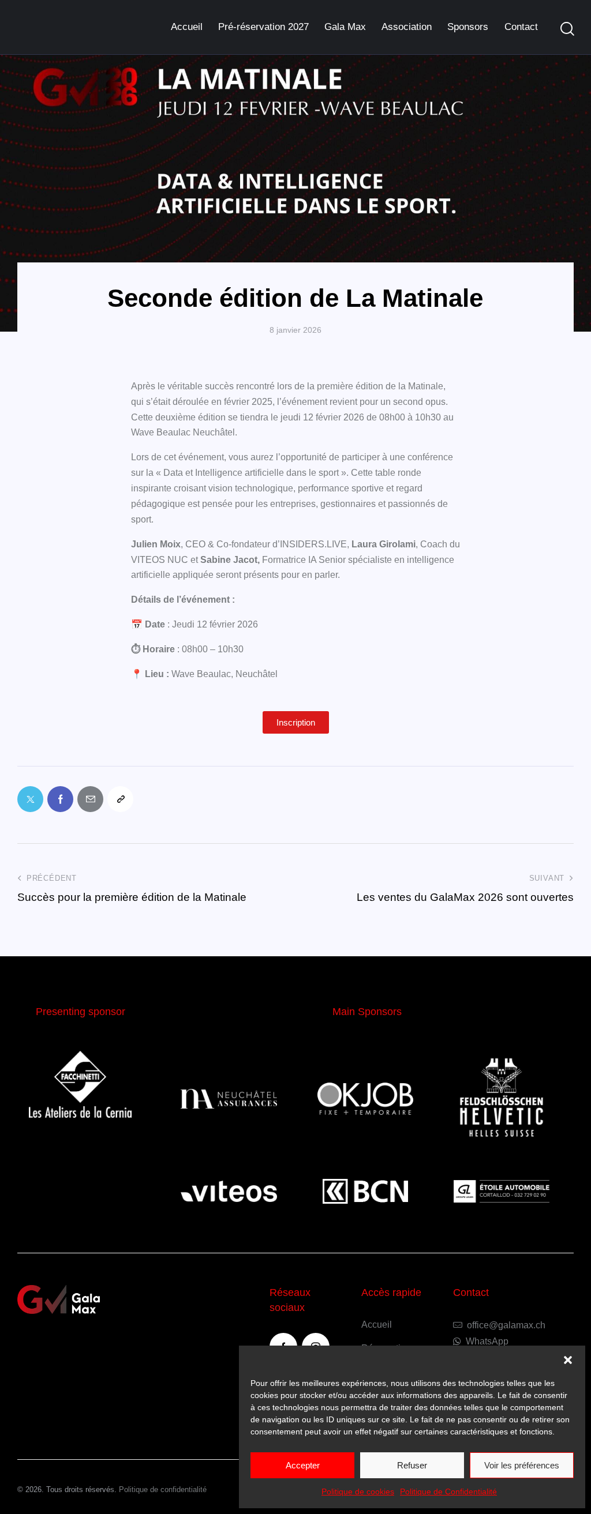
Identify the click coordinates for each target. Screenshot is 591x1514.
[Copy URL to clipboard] (120, 799)
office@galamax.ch (506, 1325)
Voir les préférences (521, 1465)
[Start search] (567, 29)
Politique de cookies (357, 1491)
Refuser (412, 1465)
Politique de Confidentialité (448, 1491)
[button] (568, 1360)
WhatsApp (487, 1341)
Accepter (303, 1465)
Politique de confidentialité (163, 1489)
